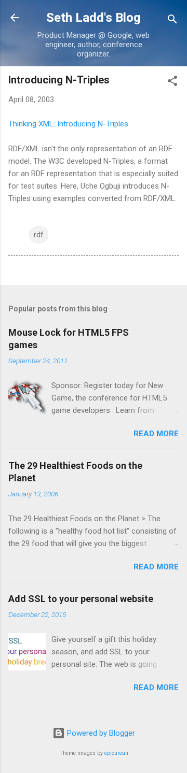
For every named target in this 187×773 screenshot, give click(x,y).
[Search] (172, 21)
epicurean (116, 753)
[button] (172, 83)
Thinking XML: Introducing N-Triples (68, 123)
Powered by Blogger (100, 733)
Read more (156, 433)
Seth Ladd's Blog (93, 17)
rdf (39, 234)
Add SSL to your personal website (80, 598)
